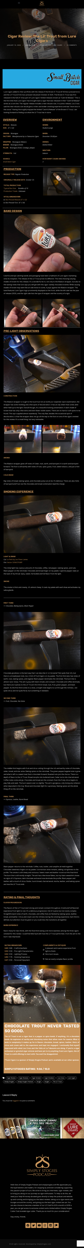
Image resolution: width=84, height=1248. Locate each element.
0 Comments (72, 45)
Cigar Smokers (49, 1078)
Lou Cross (61, 1078)
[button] (19, 2)
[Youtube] (39, 1225)
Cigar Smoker (36, 1078)
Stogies (46, 1082)
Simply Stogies (9, 1082)
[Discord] (50, 1225)
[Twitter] (33, 1225)
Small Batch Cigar (12, 1063)
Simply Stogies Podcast (25, 1082)
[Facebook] (28, 1225)
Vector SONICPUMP (14, 562)
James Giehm (30, 45)
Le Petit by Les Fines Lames (17, 559)
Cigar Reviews (45, 45)
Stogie (39, 1082)
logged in (16, 1101)
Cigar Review (11, 1078)
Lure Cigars (57, 45)
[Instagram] (44, 1225)
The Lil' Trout (57, 1082)
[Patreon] (56, 1225)
